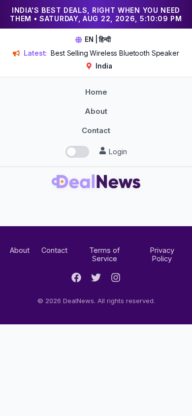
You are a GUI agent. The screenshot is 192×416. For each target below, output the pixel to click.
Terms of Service (104, 254)
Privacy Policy (162, 254)
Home (96, 92)
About (96, 111)
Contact (96, 130)
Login (116, 151)
